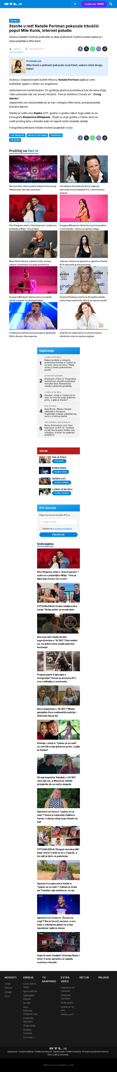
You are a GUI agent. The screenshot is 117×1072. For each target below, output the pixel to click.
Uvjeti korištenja (26, 1051)
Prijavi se (58, 534)
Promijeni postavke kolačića (95, 1051)
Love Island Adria (29, 985)
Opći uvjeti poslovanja (58, 1054)
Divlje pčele (29, 1025)
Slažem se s (57, 528)
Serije (8, 983)
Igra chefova (30, 991)
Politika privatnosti (43, 1051)
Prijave (103, 977)
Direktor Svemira (27, 1031)
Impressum (13, 1051)
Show (43, 450)
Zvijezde (15, 140)
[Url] (104, 48)
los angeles (17, 135)
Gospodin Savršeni (28, 1020)
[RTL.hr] (13, 4)
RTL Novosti (47, 508)
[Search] (110, 4)
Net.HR (84, 977)
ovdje (69, 127)
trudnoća (55, 135)
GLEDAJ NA (90, 4)
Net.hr (33, 151)
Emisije (8, 992)
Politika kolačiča (73, 1051)
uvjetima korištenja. (63, 528)
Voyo (7, 996)
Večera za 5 (67, 1014)
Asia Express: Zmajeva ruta (30, 1010)
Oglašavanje (59, 1051)
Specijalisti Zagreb (28, 997)
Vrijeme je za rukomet (67, 989)
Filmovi (8, 987)
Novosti (10, 977)
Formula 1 (28, 1037)
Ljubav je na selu (67, 1008)
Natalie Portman (37, 135)
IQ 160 (26, 1003)
